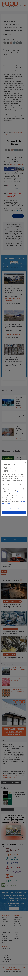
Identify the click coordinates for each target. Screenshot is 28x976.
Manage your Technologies (14, 508)
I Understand (14, 512)
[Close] (25, 462)
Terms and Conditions (14, 492)
